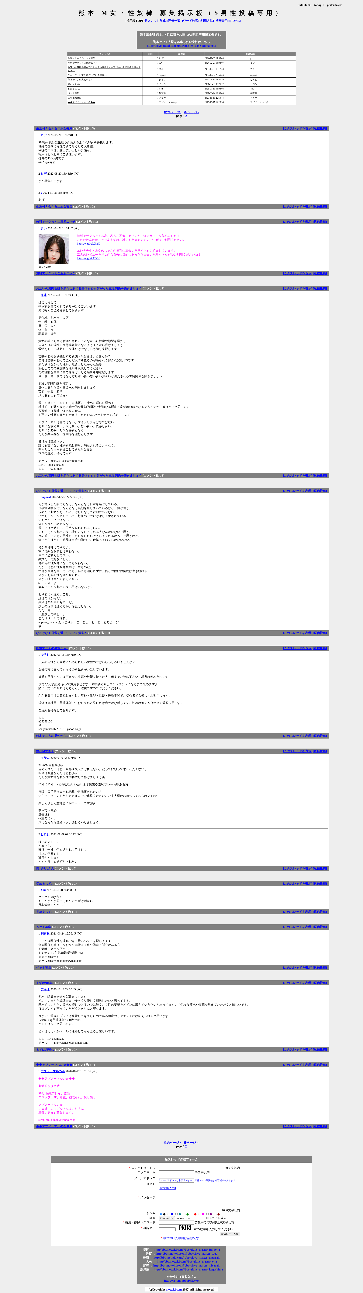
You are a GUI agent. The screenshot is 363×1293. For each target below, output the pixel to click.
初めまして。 (74, 88)
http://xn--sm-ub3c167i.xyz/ (181, 1280)
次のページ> (172, 112)
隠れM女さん (74, 84)
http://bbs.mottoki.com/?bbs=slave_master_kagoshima (188, 1269)
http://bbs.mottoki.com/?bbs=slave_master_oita (187, 1261)
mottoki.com (174, 1289)
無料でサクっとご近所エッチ (82, 62)
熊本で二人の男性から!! (80, 79)
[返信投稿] (320, 128)
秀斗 (44, 295)
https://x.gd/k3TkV (88, 258)
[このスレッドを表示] (297, 128)
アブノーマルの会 (53, 1071)
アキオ (45, 989)
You (43, 890)
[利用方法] (207, 20)
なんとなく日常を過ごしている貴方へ (87, 75)
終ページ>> (191, 112)
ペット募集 (73, 93)
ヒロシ (45, 834)
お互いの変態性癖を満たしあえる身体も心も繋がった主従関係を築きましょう (89, 288)
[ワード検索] (190, 20)
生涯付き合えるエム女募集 (81, 58)
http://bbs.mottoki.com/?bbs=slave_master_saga (186, 1253)
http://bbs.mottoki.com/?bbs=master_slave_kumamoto (181, 45)
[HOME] (235, 20)
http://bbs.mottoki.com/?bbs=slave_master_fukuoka (187, 1249)
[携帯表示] (222, 20)
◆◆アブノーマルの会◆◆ (81, 102)
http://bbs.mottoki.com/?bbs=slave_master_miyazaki (186, 1265)
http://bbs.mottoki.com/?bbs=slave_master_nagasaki (187, 1257)
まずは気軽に (74, 97)
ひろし (45, 654)
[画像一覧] (174, 20)
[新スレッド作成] (155, 20)
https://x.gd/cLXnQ (88, 243)
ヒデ (44, 135)
